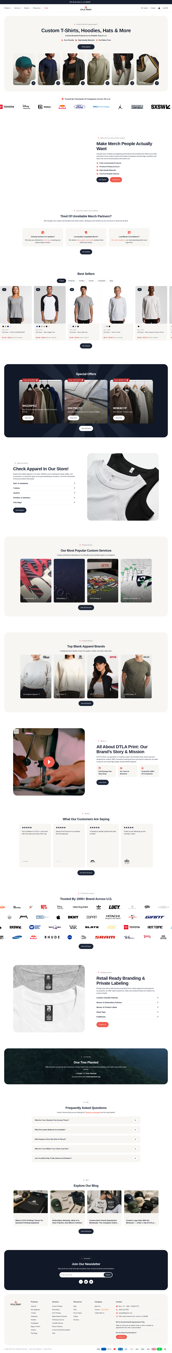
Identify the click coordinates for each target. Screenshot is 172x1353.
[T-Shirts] (58, 83)
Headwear (71, 281)
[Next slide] (168, 313)
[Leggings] (132, 83)
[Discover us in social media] (81, 1282)
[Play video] (49, 762)
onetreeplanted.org (93, 1077)
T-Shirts (61, 281)
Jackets (91, 281)
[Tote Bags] (157, 83)
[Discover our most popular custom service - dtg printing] (102, 580)
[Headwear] (33, 83)
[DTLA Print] (86, 8)
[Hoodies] (107, 83)
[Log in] (159, 8)
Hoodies (81, 281)
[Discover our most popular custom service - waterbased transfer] (136, 580)
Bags (111, 281)
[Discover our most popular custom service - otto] (102, 676)
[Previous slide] (4, 313)
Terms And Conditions (35, 1349)
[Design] (117, 305)
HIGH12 (88, 2)
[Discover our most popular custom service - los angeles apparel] (35, 676)
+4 (48, 326)
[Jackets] (83, 83)
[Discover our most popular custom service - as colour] (69, 676)
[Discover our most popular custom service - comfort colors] (136, 676)
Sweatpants (102, 281)
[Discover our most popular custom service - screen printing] (35, 580)
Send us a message (93, 1112)
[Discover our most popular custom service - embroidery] (69, 580)
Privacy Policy (47, 1349)
